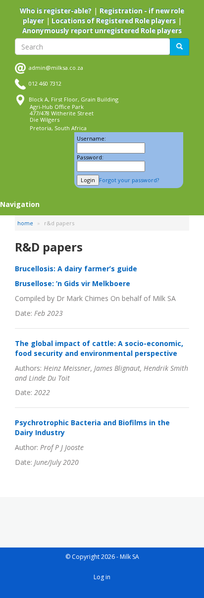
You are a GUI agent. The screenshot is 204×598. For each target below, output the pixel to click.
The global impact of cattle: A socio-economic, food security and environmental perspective (99, 348)
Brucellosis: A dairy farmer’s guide (76, 268)
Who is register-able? (56, 10)
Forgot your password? (129, 180)
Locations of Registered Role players (113, 20)
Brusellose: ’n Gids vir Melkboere (72, 283)
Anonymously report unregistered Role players (102, 30)
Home (25, 223)
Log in (102, 577)
